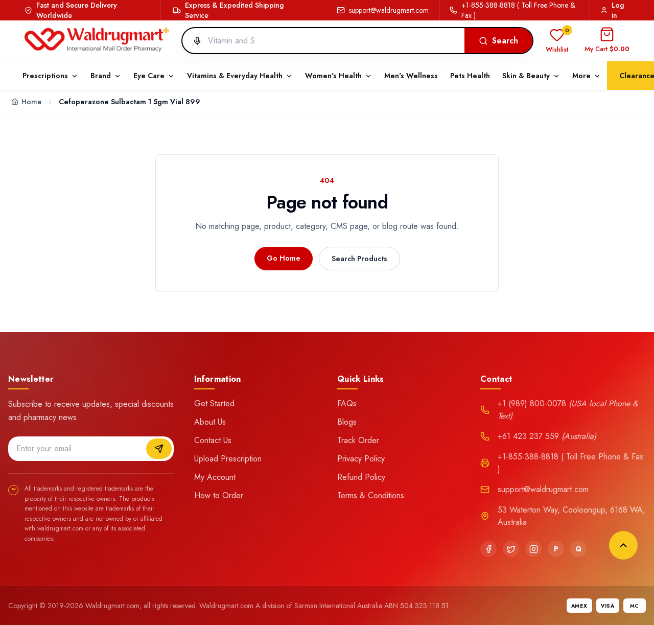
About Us (210, 422)
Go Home (283, 258)
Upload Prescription (228, 459)
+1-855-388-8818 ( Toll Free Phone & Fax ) (518, 10)
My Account (215, 477)
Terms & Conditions (370, 495)
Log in (618, 10)
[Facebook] (488, 549)
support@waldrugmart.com (389, 10)
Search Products (359, 258)
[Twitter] (511, 549)
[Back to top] (623, 545)
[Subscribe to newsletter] (159, 448)
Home (31, 102)
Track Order (358, 440)
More (581, 76)
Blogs (347, 422)
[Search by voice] (193, 41)
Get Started (214, 403)
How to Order (218, 495)
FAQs (347, 403)
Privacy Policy (361, 459)
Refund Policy (361, 477)
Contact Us (212, 440)
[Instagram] (533, 549)
